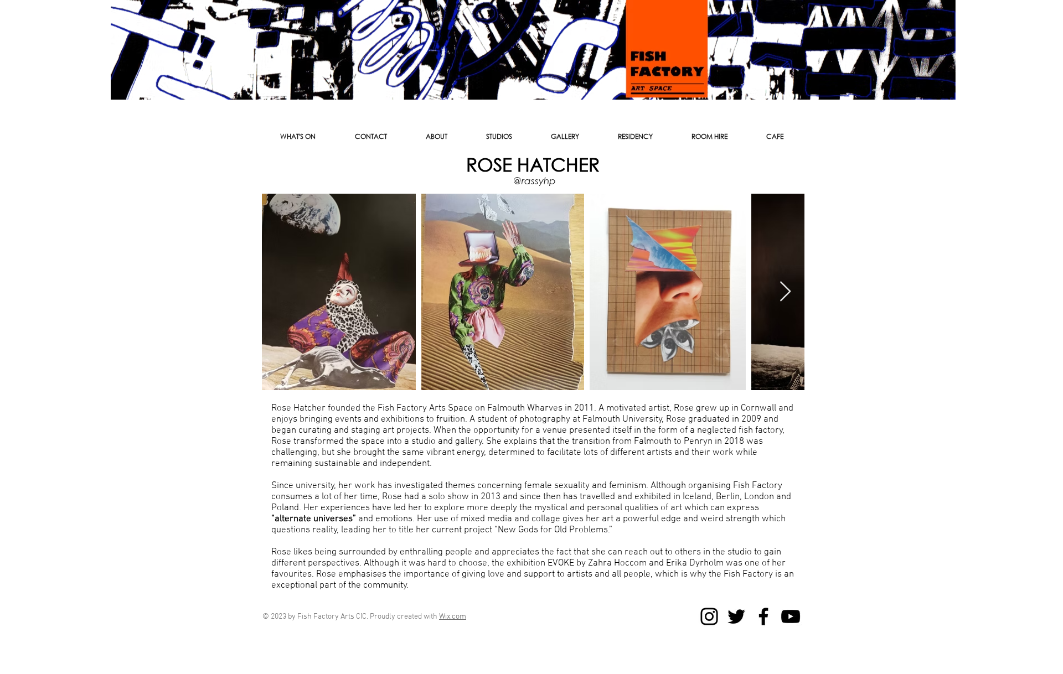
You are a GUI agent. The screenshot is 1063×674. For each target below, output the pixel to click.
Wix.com (452, 616)
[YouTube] (790, 616)
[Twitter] (736, 616)
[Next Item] (785, 292)
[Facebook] (763, 616)
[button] (370, 137)
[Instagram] (709, 616)
